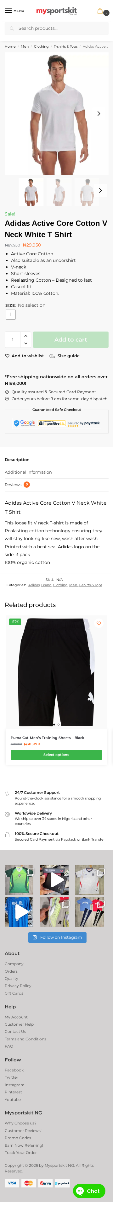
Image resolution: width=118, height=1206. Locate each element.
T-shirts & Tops (65, 47)
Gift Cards (14, 993)
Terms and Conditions (25, 1039)
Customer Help (19, 1024)
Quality (11, 978)
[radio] (10, 314)
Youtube (13, 1099)
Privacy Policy (18, 985)
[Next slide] (98, 113)
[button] (101, 11)
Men (25, 47)
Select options (56, 755)
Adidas (34, 585)
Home (10, 47)
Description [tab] (17, 459)
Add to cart (70, 339)
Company (14, 963)
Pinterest (13, 1092)
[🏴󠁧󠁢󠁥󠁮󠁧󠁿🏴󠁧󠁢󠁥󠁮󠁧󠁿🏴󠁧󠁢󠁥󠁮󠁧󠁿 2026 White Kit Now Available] (89, 880)
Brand (46, 585)
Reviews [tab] (16, 484)
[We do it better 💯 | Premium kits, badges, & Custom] (19, 912)
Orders (11, 971)
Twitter (11, 1077)
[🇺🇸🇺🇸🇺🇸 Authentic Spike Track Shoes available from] (54, 912)
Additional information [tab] (28, 472)
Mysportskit (56, 1165)
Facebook (14, 1070)
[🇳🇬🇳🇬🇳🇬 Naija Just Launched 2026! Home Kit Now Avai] (19, 880)
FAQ (9, 1046)
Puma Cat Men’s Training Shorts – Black (48, 738)
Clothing (41, 47)
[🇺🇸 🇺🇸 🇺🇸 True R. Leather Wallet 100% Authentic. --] (54, 880)
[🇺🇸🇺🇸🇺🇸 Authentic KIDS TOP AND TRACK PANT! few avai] (89, 912)
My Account (16, 1017)
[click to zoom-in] (59, 113)
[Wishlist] (99, 623)
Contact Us (15, 1031)
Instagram (15, 1084)
